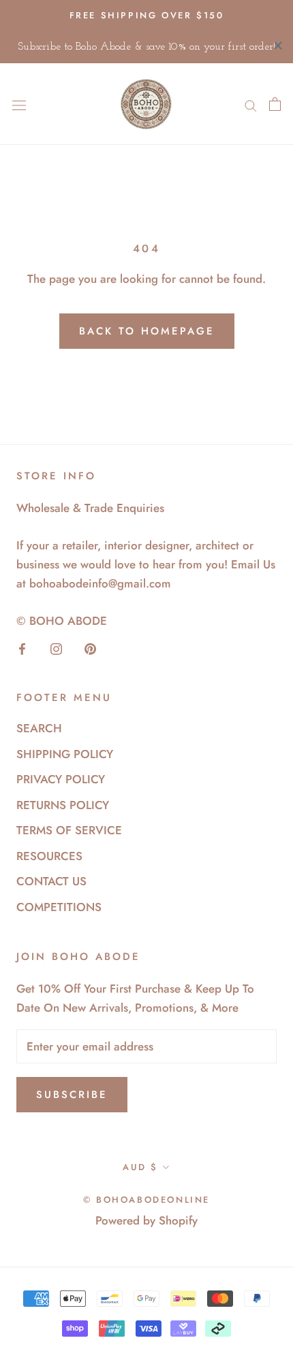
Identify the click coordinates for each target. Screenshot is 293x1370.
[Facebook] (22, 647)
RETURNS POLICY (62, 805)
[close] (278, 45)
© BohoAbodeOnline (146, 1199)
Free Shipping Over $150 (147, 15)
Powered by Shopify (146, 1220)
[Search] (251, 104)
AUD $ (140, 1167)
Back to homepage (147, 331)
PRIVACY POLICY (60, 779)
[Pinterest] (90, 647)
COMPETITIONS (59, 907)
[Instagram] (56, 647)
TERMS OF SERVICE (69, 830)
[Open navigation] (19, 104)
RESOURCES (49, 856)
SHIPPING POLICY (64, 754)
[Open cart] (275, 104)
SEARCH (39, 728)
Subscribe (72, 1094)
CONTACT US (51, 881)
